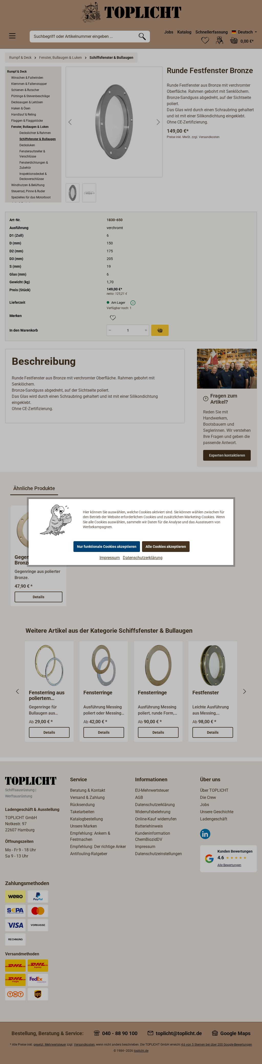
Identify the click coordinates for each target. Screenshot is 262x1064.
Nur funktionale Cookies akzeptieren (106, 547)
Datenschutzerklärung (142, 557)
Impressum (110, 557)
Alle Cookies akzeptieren (166, 547)
